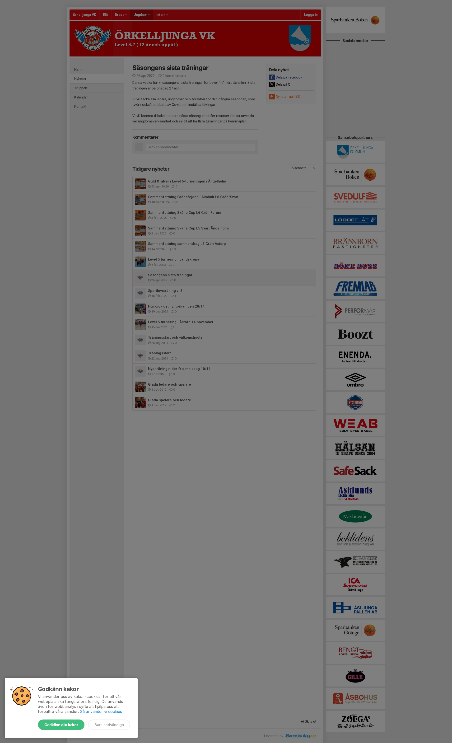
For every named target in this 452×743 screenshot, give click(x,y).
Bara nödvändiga (109, 724)
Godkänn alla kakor (61, 724)
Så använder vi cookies (101, 711)
